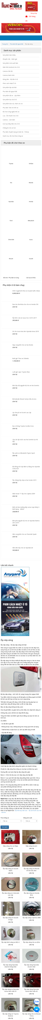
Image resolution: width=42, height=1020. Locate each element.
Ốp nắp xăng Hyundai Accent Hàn (31, 966)
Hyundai (11, 201)
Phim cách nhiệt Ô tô (9, 83)
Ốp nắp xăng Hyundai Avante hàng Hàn (10, 966)
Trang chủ (5, 44)
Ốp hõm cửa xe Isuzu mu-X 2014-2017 (24, 318)
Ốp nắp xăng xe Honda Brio (31, 894)
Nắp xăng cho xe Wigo (10, 846)
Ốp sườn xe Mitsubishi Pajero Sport (23, 453)
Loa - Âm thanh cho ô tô (10, 116)
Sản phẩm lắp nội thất (10, 87)
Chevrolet (11, 239)
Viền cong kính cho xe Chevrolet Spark (24, 534)
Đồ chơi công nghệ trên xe (11, 112)
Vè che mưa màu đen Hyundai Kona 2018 (25, 331)
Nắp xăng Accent (31, 846)
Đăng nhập (34, 13)
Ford (11, 220)
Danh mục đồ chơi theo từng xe (13, 136)
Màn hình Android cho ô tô (11, 67)
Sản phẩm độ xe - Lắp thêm (11, 95)
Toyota (11, 163)
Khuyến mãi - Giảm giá (10, 59)
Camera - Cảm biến (9, 120)
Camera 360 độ (8, 71)
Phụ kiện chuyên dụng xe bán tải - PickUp (16, 132)
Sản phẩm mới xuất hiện (10, 63)
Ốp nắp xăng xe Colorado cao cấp (10, 894)
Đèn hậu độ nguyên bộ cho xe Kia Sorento (25, 385)
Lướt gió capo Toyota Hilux (21, 372)
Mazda (31, 182)
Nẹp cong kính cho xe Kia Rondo (22, 345)
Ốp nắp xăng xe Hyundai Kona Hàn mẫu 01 (10, 990)
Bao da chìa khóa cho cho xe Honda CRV (25, 304)
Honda (31, 201)
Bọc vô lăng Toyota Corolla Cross (23, 426)
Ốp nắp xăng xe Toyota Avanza (11, 1015)
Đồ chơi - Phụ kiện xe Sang (11, 278)
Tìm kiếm (5, 827)
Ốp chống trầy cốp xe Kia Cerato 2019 (24, 480)
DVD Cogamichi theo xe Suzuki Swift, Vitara (26, 291)
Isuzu (31, 239)
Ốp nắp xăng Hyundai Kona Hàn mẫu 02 (31, 990)
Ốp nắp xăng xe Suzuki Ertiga (10, 919)
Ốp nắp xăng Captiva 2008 (31, 918)
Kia (11, 182)
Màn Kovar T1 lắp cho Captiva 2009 (23, 494)
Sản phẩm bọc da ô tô (10, 99)
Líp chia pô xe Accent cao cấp (21, 412)
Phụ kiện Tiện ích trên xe (10, 108)
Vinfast (31, 163)
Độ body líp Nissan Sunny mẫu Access (24, 399)
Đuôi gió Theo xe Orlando (20, 358)
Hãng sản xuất (27, 818)
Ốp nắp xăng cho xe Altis (31, 942)
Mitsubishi (31, 220)
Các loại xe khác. (31, 278)
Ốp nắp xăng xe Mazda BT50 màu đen (31, 869)
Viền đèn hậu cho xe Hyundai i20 (22, 548)
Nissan (11, 258)
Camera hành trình (8, 75)
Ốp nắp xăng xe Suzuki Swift (10, 869)
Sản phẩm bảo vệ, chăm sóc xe (13, 104)
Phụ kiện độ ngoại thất (16, 44)
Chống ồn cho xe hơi (9, 128)
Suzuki (31, 258)
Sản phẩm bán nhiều (9, 55)
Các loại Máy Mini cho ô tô (11, 124)
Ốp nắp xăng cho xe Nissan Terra (31, 1015)
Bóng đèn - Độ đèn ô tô (10, 79)
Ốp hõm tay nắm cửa (21, 810)
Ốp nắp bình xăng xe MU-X (10, 942)
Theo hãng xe (4, 818)
